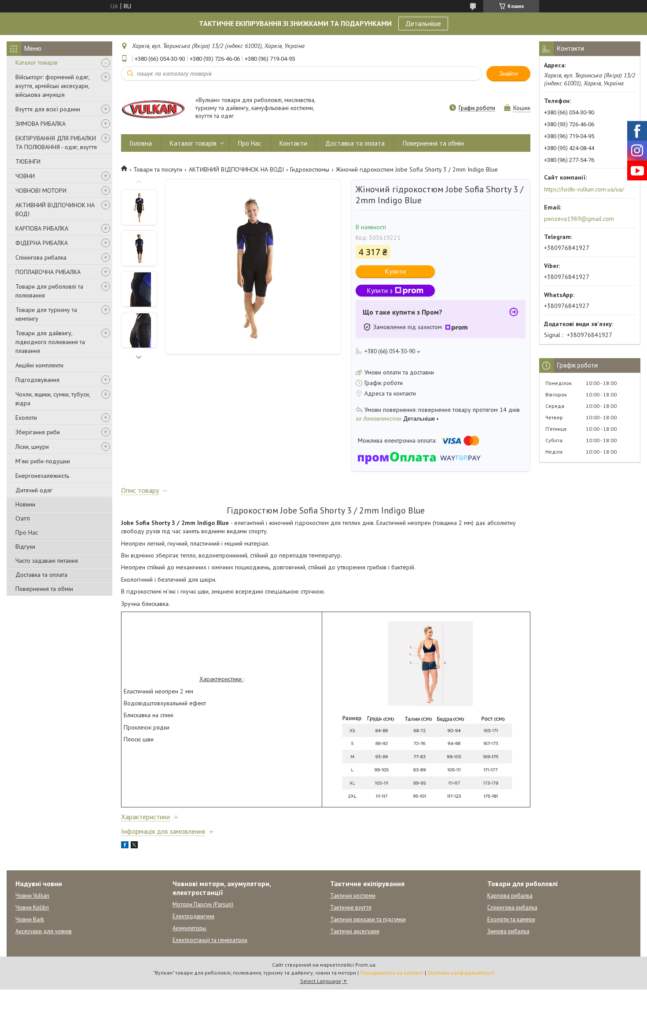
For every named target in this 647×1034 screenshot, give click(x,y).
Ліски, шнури (32, 447)
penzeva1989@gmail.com (579, 219)
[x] (134, 846)
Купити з (380, 290)
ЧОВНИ (25, 176)
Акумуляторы (189, 928)
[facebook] (125, 846)
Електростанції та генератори (210, 940)
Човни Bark (29, 919)
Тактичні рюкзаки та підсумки (368, 919)
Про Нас (26, 532)
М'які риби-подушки (42, 461)
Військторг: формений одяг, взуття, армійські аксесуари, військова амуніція (52, 86)
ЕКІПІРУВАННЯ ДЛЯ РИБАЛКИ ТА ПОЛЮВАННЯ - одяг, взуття (56, 142)
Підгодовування (37, 380)
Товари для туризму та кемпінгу (46, 314)
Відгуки (25, 546)
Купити (395, 271)
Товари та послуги (157, 169)
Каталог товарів (36, 62)
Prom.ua (365, 964)
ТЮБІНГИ (27, 161)
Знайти (508, 73)
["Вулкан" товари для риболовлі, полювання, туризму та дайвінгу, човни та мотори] (154, 108)
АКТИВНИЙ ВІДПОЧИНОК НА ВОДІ (55, 209)
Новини (25, 504)
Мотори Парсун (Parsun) (203, 904)
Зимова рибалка (508, 931)
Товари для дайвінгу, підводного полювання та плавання (50, 342)
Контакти (293, 143)
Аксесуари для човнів (43, 931)
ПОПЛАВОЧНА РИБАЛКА (48, 272)
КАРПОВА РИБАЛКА (41, 228)
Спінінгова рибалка (40, 257)
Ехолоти (26, 418)
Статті (22, 518)
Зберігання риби (37, 432)
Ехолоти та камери (511, 919)
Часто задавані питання (46, 561)
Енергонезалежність (42, 476)
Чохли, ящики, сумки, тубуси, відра (52, 398)
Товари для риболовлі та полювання (49, 290)
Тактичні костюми (352, 895)
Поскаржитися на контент (391, 972)
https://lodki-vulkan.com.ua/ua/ (584, 189)
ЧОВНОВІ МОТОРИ (40, 190)
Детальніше (423, 23)
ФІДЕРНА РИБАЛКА (41, 243)
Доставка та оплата (41, 575)
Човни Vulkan (32, 895)
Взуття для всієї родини (47, 109)
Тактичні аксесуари (354, 931)
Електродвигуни (193, 916)
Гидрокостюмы (309, 169)
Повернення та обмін (44, 589)
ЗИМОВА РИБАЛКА (40, 124)
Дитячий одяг (33, 490)
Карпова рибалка (510, 895)
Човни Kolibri (32, 907)
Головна (141, 143)
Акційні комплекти (39, 365)
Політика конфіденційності (460, 972)
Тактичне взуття (350, 907)
